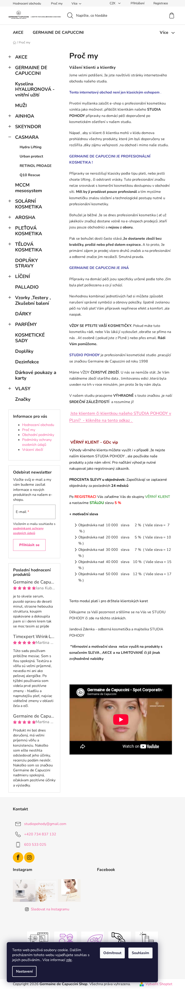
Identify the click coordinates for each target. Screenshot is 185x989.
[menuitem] (18, 32)
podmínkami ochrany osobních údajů (28, 530)
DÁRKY (24, 314)
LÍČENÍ (22, 276)
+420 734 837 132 (40, 834)
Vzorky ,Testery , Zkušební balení (33, 300)
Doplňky (24, 351)
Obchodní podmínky (38, 434)
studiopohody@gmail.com (45, 823)
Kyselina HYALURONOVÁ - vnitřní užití (35, 89)
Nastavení (24, 971)
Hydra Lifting (31, 147)
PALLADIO (27, 287)
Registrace (160, 3)
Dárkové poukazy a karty (35, 375)
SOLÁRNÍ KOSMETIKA (28, 204)
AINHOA (24, 116)
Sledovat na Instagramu (50, 909)
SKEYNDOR (28, 126)
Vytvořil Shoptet (159, 984)
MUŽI (21, 105)
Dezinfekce (27, 362)
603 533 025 (35, 844)
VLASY (22, 388)
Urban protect (31, 156)
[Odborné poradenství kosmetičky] (65, 940)
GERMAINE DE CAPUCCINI (31, 70)
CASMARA (27, 137)
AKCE (21, 57)
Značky (22, 399)
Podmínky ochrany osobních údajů (37, 442)
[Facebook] (18, 857)
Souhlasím (140, 952)
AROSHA (25, 217)
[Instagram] (29, 857)
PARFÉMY (26, 324)
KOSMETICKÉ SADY (30, 338)
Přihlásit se (29, 544)
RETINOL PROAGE (36, 165)
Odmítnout (112, 952)
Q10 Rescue (30, 175)
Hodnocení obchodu (27, 3)
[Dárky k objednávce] (146, 940)
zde (69, 959)
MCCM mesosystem (28, 188)
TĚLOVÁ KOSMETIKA (28, 247)
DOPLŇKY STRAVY (26, 263)
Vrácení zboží (32, 449)
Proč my (56, 3)
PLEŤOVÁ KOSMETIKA (28, 231)
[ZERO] (92, 940)
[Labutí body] (119, 940)
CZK (113, 3)
